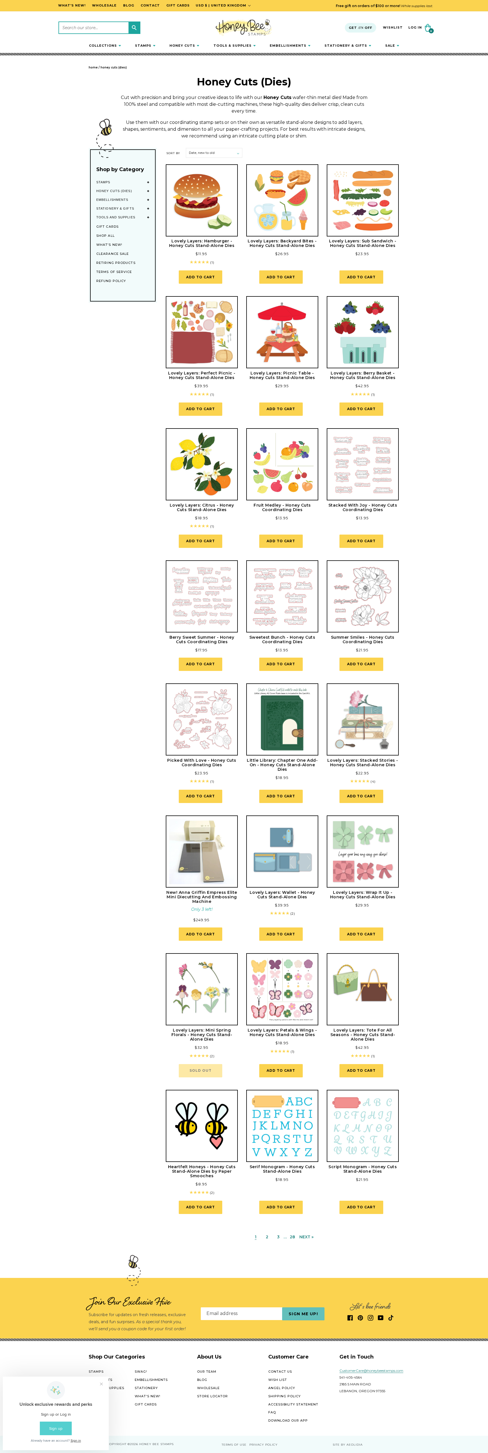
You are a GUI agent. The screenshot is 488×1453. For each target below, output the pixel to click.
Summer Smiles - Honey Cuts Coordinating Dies (363, 639)
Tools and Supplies (115, 217)
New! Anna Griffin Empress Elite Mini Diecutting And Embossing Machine (201, 897)
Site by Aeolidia (348, 1444)
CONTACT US (280, 1372)
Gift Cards (107, 227)
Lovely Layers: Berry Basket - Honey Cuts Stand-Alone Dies (363, 375)
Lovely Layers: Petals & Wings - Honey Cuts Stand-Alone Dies (282, 1032)
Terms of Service (114, 272)
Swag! (141, 1372)
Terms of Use (234, 1444)
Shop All (105, 236)
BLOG (202, 1380)
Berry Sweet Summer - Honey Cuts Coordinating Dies (201, 639)
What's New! (109, 245)
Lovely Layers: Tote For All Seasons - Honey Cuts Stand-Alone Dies (362, 1034)
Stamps (103, 182)
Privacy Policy (263, 1444)
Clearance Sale (112, 254)
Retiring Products (116, 263)
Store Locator (212, 1396)
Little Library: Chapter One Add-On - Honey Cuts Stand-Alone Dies (282, 765)
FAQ (272, 1413)
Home (93, 67)
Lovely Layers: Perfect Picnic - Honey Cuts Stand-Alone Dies (202, 375)
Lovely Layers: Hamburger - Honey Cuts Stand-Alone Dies (202, 243)
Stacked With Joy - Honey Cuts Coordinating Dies (362, 507)
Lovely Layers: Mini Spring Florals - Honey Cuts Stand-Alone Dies (201, 1034)
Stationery (146, 1388)
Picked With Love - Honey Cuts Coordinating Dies (201, 762)
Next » (306, 1236)
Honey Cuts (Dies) (114, 67)
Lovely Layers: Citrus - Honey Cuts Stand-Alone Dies (202, 507)
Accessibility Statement (293, 1404)
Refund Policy (111, 281)
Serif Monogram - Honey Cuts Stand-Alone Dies (282, 1169)
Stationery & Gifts (115, 208)
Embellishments (112, 199)
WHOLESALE (208, 1388)
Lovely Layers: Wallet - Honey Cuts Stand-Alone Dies (282, 894)
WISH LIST (277, 1380)
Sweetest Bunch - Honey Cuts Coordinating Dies (282, 639)
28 (292, 1236)
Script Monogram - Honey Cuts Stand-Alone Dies (362, 1169)
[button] (105, 46)
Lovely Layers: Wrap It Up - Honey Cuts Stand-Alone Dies (363, 894)
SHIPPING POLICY (284, 1396)
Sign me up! (303, 1313)
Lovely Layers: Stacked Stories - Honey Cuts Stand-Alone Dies (362, 762)
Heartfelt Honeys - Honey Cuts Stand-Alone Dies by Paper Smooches (202, 1171)
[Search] (134, 27)
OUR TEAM (206, 1372)
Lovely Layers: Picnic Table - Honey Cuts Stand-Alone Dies (282, 375)
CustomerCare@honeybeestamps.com (371, 1371)
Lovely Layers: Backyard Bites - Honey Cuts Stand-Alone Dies (282, 243)
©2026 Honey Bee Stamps (151, 1444)
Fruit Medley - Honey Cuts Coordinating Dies (282, 507)
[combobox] (99, 27)
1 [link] (255, 1236)
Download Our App (288, 1420)
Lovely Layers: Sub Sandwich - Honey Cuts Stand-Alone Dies (362, 243)
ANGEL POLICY (281, 1388)
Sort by (173, 153)
